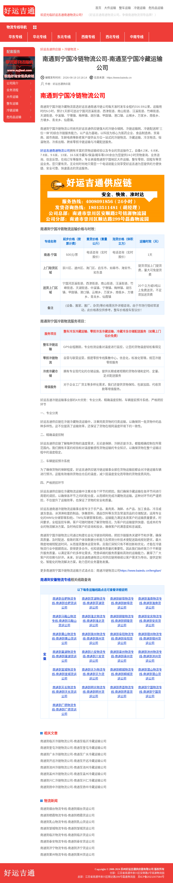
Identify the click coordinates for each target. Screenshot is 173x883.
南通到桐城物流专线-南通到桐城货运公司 (122, 674)
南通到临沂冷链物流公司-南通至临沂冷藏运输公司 (73, 741)
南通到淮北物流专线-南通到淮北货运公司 (93, 621)
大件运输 (110, 8)
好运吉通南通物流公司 (55, 150)
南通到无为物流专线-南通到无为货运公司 (93, 674)
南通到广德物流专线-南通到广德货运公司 (64, 709)
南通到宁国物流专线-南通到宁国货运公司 (150, 692)
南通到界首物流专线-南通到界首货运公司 (122, 692)
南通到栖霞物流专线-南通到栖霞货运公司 (67, 815)
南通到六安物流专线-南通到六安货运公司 (93, 656)
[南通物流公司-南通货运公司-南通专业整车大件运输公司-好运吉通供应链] (19, 10)
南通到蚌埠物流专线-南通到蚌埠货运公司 (122, 603)
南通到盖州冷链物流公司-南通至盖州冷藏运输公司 (73, 774)
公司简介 (12, 83)
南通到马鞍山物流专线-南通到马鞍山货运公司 (64, 621)
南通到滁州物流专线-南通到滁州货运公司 (93, 638)
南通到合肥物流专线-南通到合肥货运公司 (64, 603)
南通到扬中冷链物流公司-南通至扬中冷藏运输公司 (73, 787)
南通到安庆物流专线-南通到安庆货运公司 (150, 621)
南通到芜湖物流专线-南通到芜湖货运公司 (93, 603)
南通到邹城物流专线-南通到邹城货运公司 (67, 828)
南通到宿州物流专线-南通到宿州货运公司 (150, 638)
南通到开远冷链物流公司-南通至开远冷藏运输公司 (73, 760)
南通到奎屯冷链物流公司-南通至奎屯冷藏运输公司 (73, 747)
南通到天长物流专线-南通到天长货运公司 (64, 692)
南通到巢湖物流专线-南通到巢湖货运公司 (64, 656)
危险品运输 (156, 8)
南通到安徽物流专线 (55, 579)
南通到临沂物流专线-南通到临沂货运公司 (67, 835)
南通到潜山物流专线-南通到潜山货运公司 (150, 674)
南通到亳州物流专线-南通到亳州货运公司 (122, 656)
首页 (98, 8)
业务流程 (12, 90)
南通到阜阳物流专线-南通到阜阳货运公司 (122, 638)
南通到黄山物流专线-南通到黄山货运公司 (64, 638)
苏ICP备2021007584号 (151, 876)
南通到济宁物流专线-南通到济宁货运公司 (67, 848)
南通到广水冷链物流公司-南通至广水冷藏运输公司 (73, 754)
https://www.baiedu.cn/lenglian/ (140, 570)
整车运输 (125, 8)
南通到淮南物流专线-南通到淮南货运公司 (150, 603)
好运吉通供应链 (50, 49)
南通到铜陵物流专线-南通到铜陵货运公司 (122, 621)
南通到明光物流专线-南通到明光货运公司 (93, 692)
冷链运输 (140, 8)
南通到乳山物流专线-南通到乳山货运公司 (67, 821)
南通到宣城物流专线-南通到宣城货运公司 (64, 674)
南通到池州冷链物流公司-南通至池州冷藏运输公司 (73, 767)
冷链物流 (70, 49)
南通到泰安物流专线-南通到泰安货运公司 (67, 841)
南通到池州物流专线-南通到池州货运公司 (150, 656)
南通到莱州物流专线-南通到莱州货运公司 (67, 854)
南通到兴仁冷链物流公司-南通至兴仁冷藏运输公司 (73, 780)
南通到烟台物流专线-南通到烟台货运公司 (67, 808)
